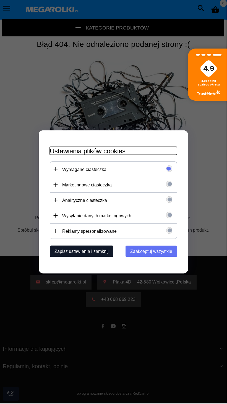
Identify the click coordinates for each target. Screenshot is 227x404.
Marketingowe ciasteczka (87, 184)
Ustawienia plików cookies (88, 150)
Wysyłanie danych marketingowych (96, 215)
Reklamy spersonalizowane (89, 231)
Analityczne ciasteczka (84, 200)
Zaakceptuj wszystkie (151, 251)
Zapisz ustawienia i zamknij (81, 251)
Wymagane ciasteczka (84, 169)
